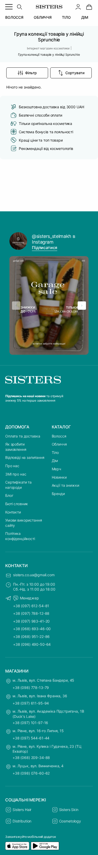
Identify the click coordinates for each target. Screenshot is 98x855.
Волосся (59, 436)
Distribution (22, 821)
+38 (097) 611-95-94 (31, 703)
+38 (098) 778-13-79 (31, 687)
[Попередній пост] (16, 305)
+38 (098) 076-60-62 (31, 773)
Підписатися (44, 247)
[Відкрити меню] (9, 6)
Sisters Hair (22, 809)
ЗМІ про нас (15, 474)
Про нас (12, 466)
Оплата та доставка (22, 436)
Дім (55, 460)
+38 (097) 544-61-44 (31, 738)
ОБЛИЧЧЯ (42, 17)
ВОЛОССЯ (14, 17)
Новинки (59, 477)
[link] (89, 6)
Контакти (13, 512)
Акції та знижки (65, 485)
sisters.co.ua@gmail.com (34, 575)
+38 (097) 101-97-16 (30, 722)
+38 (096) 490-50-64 (32, 644)
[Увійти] (78, 6)
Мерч (56, 469)
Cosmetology (70, 821)
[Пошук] (19, 6)
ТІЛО (66, 17)
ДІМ (85, 17)
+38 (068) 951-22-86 (31, 636)
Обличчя (59, 444)
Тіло (55, 452)
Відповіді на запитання (24, 457)
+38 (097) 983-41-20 (31, 621)
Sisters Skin (68, 809)
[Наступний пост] (82, 305)
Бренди (58, 493)
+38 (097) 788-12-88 (31, 613)
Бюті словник (16, 504)
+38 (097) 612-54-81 (31, 606)
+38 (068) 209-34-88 (31, 757)
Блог (9, 495)
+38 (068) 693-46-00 (32, 628)
